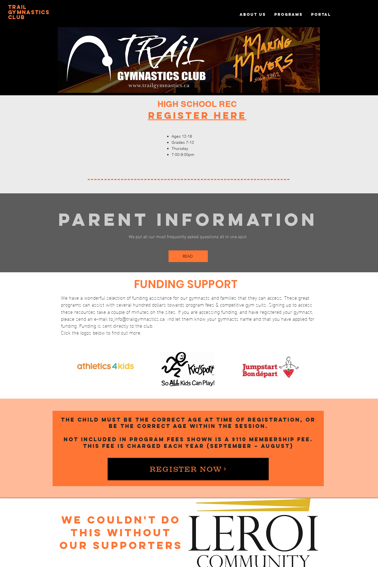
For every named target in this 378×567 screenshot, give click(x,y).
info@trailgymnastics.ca (139, 318)
